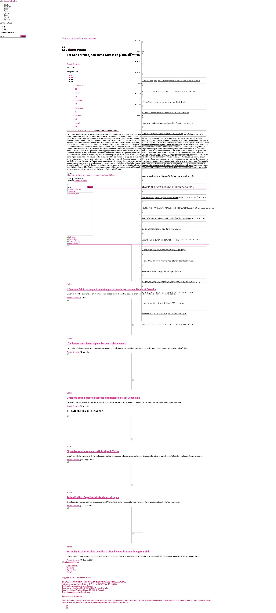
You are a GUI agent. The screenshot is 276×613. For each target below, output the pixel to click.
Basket (6, 9)
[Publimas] (71, 191)
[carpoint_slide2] (80, 235)
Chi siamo (70, 568)
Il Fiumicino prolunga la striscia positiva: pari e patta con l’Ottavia (91, 175)
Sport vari (7, 19)
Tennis (6, 13)
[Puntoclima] (72, 239)
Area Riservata (72, 566)
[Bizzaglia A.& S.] (73, 243)
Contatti (69, 572)
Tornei (6, 17)
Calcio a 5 (7, 7)
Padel (6, 15)
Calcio (6, 5)
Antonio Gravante (73, 64)
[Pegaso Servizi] (73, 241)
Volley (6, 11)
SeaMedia (78, 596)
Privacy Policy (72, 570)
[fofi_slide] (71, 237)
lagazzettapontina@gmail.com (78, 592)
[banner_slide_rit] (74, 189)
